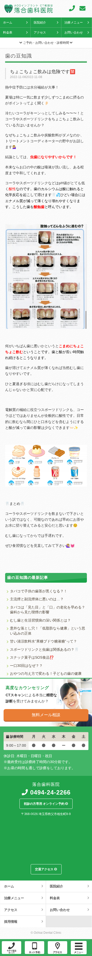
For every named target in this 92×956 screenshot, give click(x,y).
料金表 (7, 32)
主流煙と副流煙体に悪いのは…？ (37, 599)
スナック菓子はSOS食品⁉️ (32, 657)
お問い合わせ (73, 32)
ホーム (7, 22)
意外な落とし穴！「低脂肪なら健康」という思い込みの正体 (47, 630)
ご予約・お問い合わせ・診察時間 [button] (46, 43)
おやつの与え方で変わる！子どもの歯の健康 (46, 674)
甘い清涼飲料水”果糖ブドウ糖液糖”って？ (43, 641)
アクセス (40, 32)
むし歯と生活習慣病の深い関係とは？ (40, 620)
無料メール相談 (46, 715)
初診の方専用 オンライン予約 (44, 803)
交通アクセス (44, 869)
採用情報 (10, 922)
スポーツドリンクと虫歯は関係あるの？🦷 (44, 649)
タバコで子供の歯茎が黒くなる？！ (38, 591)
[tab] (46, 43)
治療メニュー (73, 22)
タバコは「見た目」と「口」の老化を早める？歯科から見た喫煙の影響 (47, 609)
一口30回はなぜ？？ (26, 666)
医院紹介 (40, 22)
